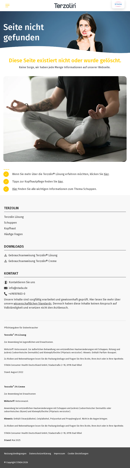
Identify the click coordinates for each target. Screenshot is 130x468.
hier (106, 174)
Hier (14, 189)
